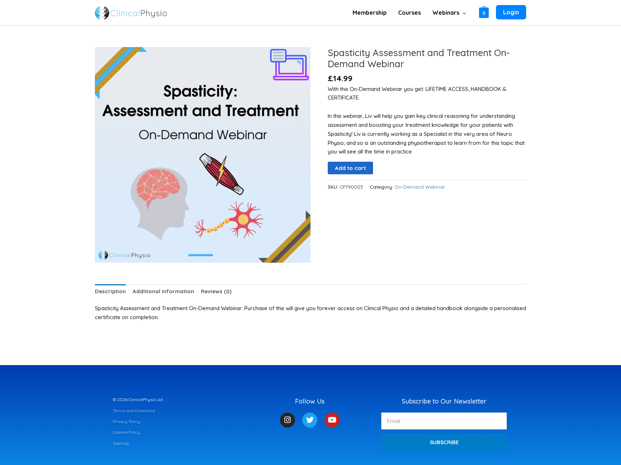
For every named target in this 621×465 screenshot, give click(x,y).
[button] (462, 12)
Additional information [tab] (163, 291)
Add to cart (350, 168)
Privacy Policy (126, 421)
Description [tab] (110, 291)
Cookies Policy (126, 432)
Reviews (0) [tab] (216, 291)
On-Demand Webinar (420, 187)
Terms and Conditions (134, 410)
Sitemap (121, 443)
